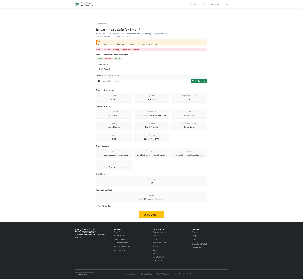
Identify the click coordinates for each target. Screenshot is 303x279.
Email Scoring (119, 250)
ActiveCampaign (159, 243)
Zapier (155, 253)
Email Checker (119, 232)
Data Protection (163, 274)
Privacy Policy (146, 274)
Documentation (159, 232)
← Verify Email (102, 24)
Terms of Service (130, 274)
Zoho (155, 250)
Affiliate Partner (198, 247)
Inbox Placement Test (122, 246)
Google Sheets (159, 257)
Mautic (155, 246)
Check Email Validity (200, 244)
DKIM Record (104, 69)
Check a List (158, 260)
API (154, 235)
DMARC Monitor (120, 239)
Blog (194, 235)
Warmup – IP (119, 235)
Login (226, 4)
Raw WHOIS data (104, 206)
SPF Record (103, 64)
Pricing (204, 4)
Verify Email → (198, 81)
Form (155, 239)
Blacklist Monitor (121, 243)
